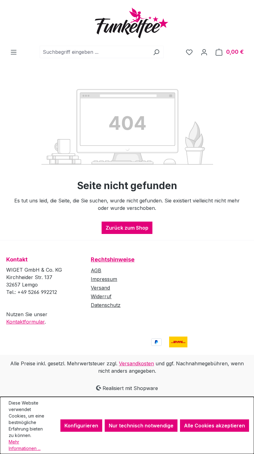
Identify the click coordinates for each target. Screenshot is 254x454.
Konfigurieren (81, 425)
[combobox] (94, 52)
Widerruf (101, 296)
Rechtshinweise (112, 259)
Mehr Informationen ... (25, 445)
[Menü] (13, 52)
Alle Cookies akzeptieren (214, 425)
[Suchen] (156, 52)
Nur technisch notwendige (141, 425)
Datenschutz (105, 305)
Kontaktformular (25, 322)
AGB (96, 270)
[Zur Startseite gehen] (127, 22)
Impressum (104, 279)
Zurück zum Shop (127, 228)
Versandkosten (136, 363)
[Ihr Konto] (204, 52)
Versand (100, 288)
